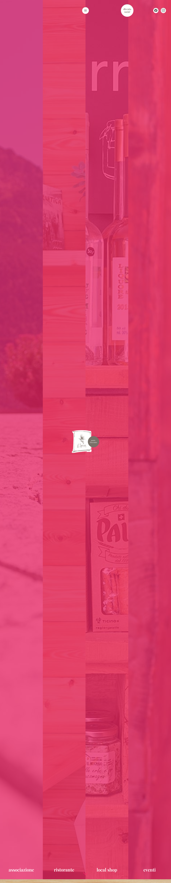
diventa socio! (127, 10)
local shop (107, 870)
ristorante (64, 870)
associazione (21, 870)
